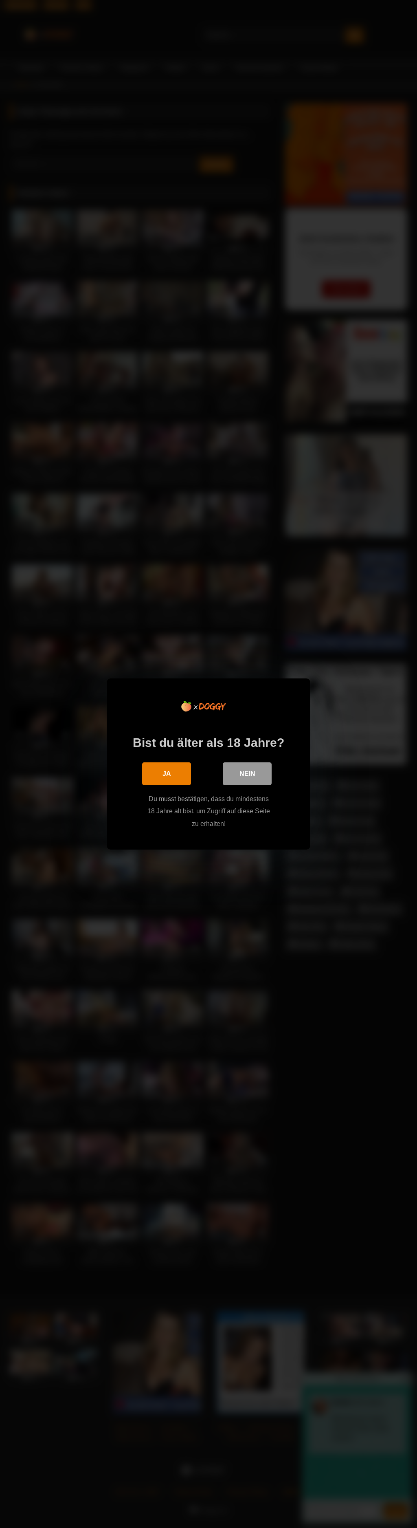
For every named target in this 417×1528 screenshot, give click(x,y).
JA (166, 773)
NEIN (247, 773)
